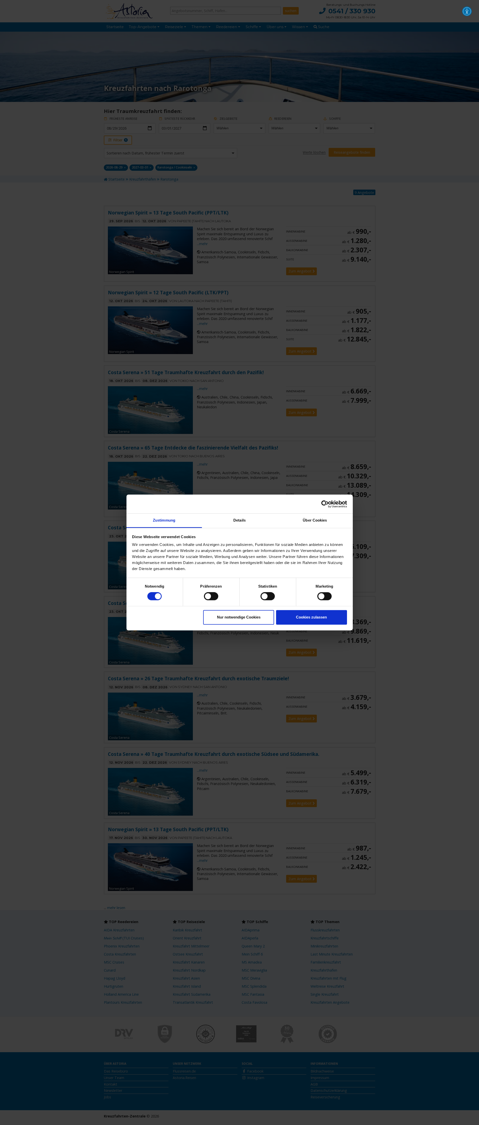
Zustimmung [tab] (164, 520)
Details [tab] (239, 520)
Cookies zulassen (311, 617)
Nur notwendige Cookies (238, 617)
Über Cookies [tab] (315, 520)
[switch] (211, 596)
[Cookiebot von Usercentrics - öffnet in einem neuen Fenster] (325, 504)
